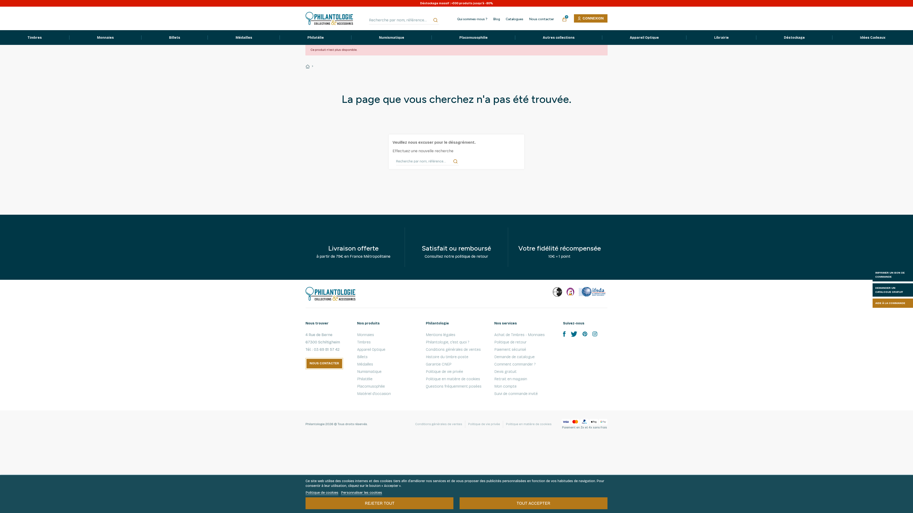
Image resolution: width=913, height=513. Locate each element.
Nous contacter (541, 19)
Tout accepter (533, 503)
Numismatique (369, 371)
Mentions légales (440, 334)
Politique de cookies (322, 492)
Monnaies (365, 334)
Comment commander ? (515, 364)
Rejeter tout (379, 503)
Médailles (365, 364)
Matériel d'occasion (374, 393)
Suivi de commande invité (516, 393)
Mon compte (505, 386)
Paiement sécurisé (510, 349)
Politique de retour (510, 342)
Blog (496, 19)
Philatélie (365, 379)
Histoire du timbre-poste (447, 357)
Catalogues (514, 19)
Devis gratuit (505, 371)
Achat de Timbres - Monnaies (519, 334)
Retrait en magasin (510, 379)
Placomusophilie (371, 386)
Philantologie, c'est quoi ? (447, 342)
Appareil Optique (371, 349)
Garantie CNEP (439, 364)
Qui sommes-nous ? (472, 19)
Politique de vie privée (444, 371)
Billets (362, 357)
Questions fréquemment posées (453, 386)
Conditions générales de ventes (453, 349)
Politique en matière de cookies (453, 379)
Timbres (364, 342)
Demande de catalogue (514, 357)
